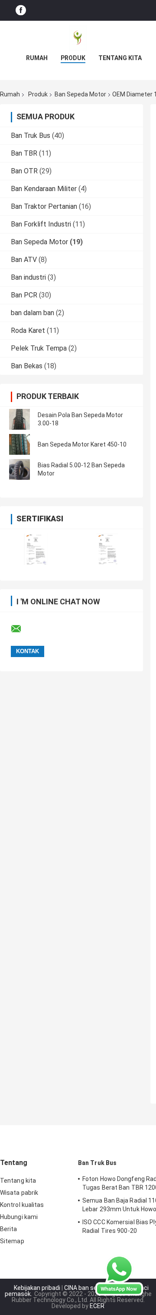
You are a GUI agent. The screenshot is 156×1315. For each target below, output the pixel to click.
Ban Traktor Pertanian (44, 206)
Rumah (37, 57)
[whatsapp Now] (119, 1274)
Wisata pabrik (19, 1192)
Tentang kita (120, 57)
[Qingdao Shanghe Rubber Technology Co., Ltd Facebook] (21, 10)
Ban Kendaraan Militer (44, 189)
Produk (73, 57)
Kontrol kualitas (22, 1204)
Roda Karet (28, 330)
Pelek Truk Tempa (39, 348)
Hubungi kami (19, 1216)
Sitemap (12, 1241)
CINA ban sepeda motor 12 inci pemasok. (77, 1290)
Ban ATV (24, 259)
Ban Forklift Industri (41, 224)
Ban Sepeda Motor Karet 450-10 (82, 444)
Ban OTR (24, 171)
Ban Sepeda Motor (80, 94)
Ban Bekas (26, 366)
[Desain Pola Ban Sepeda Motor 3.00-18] (19, 419)
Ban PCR (24, 295)
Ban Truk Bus (30, 135)
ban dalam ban (32, 313)
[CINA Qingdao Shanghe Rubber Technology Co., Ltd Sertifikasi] (36, 549)
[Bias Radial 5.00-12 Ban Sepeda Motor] (19, 469)
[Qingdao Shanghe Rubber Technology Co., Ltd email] (21, 629)
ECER (97, 1305)
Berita (8, 1229)
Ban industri (28, 277)
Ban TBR (24, 153)
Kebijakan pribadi (37, 1287)
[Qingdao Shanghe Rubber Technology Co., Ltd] (78, 38)
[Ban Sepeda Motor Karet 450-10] (19, 444)
